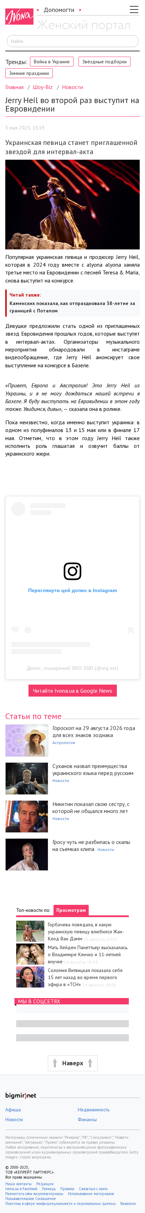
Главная (14, 86)
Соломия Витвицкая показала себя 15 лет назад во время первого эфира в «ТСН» (85, 977)
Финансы (87, 1119)
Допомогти (59, 10)
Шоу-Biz (43, 86)
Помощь (49, 1188)
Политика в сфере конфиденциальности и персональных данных (60, 1203)
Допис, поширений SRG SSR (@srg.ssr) (72, 668)
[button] (72, 1063)
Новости (72, 86)
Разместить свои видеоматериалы (34, 1193)
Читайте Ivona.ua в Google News (72, 690)
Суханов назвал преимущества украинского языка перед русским (92, 769)
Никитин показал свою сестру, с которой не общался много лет (91, 807)
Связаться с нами (93, 1188)
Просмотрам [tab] (71, 910)
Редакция (44, 1183)
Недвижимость (93, 1109)
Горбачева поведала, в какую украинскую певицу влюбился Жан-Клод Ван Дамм (86, 931)
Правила (67, 1188)
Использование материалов (91, 1193)
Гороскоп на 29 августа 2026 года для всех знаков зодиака (93, 731)
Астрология (63, 742)
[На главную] (83, 26)
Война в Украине (52, 61)
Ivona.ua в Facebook (21, 1188)
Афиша (13, 1109)
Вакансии (128, 1203)
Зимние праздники (29, 73)
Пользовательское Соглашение (30, 1198)
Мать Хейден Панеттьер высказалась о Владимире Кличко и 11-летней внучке (87, 954)
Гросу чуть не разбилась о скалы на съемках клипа (91, 845)
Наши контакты (18, 1183)
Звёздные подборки (104, 61)
